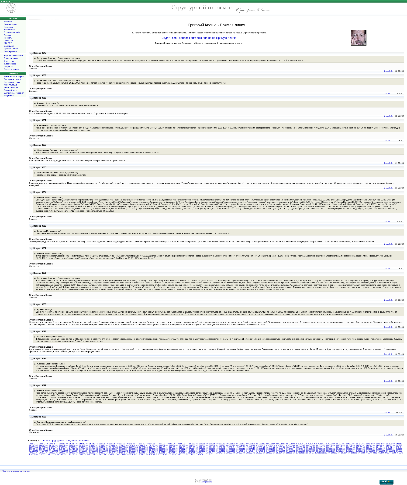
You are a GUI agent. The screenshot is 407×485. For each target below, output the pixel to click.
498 (153, 447)
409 (76, 449)
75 (44, 455)
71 (54, 455)
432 (374, 447)
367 (217, 449)
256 (213, 451)
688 (267, 443)
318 (380, 449)
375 (190, 449)
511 (110, 447)
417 (50, 449)
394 (126, 449)
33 (144, 455)
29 (154, 455)
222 (327, 451)
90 (383, 453)
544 (374, 445)
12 (194, 455)
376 (187, 449)
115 (310, 453)
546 (367, 445)
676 (307, 443)
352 (267, 449)
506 (126, 447)
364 (227, 449)
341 (303, 449)
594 (207, 445)
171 (123, 453)
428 (387, 447)
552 (347, 445)
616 (133, 445)
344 (293, 449)
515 (97, 447)
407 (83, 449)
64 (70, 455)
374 (193, 449)
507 (123, 447)
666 (340, 443)
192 (53, 453)
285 (116, 451)
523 (70, 447)
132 (253, 453)
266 (180, 451)
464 (267, 447)
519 (83, 447)
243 (257, 451)
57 (87, 455)
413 (63, 449)
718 (167, 443)
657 (370, 443)
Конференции (10, 51)
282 (126, 451)
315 (390, 449)
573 (277, 445)
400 (106, 449)
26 (161, 455)
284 (120, 451)
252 (227, 451)
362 (233, 449)
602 (180, 445)
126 (273, 453)
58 (85, 455)
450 (313, 447)
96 (369, 453)
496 (160, 447)
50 (104, 455)
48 (108, 455)
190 (60, 453)
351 (270, 449)
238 (273, 451)
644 (40, 445)
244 (253, 451)
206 (380, 451)
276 (146, 451)
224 (320, 451)
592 (213, 445)
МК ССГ (8, 43)
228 (307, 451)
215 (350, 451)
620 (120, 445)
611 (150, 445)
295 (83, 451)
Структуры (9, 61)
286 (113, 451)
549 (357, 445)
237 (277, 451)
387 (150, 449)
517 (90, 447)
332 (333, 449)
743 (83, 443)
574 (273, 445)
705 (210, 443)
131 (257, 453)
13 (192, 455)
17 (182, 455)
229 (303, 451)
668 (333, 443)
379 (177, 449)
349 (277, 449)
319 (377, 449)
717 (170, 443)
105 (342, 453)
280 (133, 451)
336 (320, 449)
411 (70, 449)
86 (393, 453)
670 (327, 443)
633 (77, 445)
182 (87, 453)
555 (337, 445)
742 (87, 443)
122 (287, 453)
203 (390, 451)
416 (53, 449)
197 (36, 453)
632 (80, 445)
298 (73, 451)
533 (36, 447)
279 (136, 451)
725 (143, 443)
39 (130, 455)
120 (294, 453)
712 (187, 443)
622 (113, 445)
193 (50, 453)
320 (374, 449)
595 (203, 445)
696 (240, 443)
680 (293, 443)
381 (170, 449)
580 (253, 445)
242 (260, 451)
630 (87, 445)
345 (290, 449)
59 (82, 455)
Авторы (7, 35)
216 (347, 451)
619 (123, 445)
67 (63, 455)
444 (333, 447)
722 (153, 443)
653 (384, 443)
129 (263, 453)
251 (230, 451)
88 (388, 453)
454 (300, 447)
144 (213, 453)
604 (173, 445)
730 (127, 443)
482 (207, 447)
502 (140, 447)
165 (143, 453)
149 (197, 453)
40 (127, 455)
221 (330, 451)
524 (67, 447)
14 (189, 455)
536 (400, 445)
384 (160, 449)
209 (370, 451)
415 (56, 449)
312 (400, 449)
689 (263, 443)
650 (394, 443)
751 (56, 443)
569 (290, 445)
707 (203, 443)
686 (273, 443)
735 (110, 443)
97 (367, 453)
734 (113, 443)
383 (163, 449)
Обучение (8, 40)
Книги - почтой (11, 87)
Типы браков (10, 64)
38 (132, 455)
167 (137, 453)
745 (77, 443)
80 (32, 455)
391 (136, 449)
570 (287, 445)
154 (180, 453)
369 (210, 449)
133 (250, 453)
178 (100, 453)
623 (110, 445)
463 (270, 447)
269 (170, 451)
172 (120, 453)
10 (199, 455)
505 (130, 447)
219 (337, 451)
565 (303, 445)
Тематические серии (14, 76)
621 (117, 445)
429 (384, 447)
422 (33, 449)
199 (30, 453)
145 (210, 453)
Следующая (71, 440)
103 (349, 453)
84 (398, 453)
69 (58, 455)
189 (63, 453)
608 (160, 445)
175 (110, 453)
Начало (46, 440)
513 (103, 447)
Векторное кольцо (12, 79)
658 (367, 443)
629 (90, 445)
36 (137, 455)
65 (68, 455)
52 (99, 455)
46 (113, 455)
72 (51, 455)
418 (46, 449)
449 (317, 447)
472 (240, 447)
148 (200, 453)
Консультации (10, 85)
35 (139, 455)
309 (36, 451)
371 (203, 449)
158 (167, 453)
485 (197, 447)
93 (376, 453)
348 (280, 449)
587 (230, 445)
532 (40, 447)
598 (193, 445)
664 (347, 443)
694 (247, 443)
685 (277, 443)
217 (343, 451)
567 (297, 445)
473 (237, 447)
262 (193, 451)
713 (183, 443)
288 (106, 451)
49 (106, 455)
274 (153, 451)
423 (30, 449)
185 (77, 453)
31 (149, 455)
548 (360, 445)
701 (223, 443)
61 (77, 455)
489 (183, 447)
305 (50, 451)
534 (33, 447)
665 (343, 443)
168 (133, 453)
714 (180, 443)
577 (263, 445)
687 (270, 443)
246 (247, 451)
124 (280, 453)
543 (377, 445)
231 (297, 451)
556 (333, 445)
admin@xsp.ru (206, 482)
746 (73, 443)
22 (170, 455)
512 (107, 447)
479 (217, 447)
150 (193, 453)
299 (70, 451)
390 (140, 449)
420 (40, 449)
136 (240, 453)
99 (362, 453)
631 (83, 445)
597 (197, 445)
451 (310, 447)
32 (147, 455)
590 (220, 445)
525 (63, 447)
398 (113, 449)
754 (46, 443)
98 (364, 453)
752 (53, 443)
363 (230, 449)
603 (177, 445)
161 (157, 453)
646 (33, 445)
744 (80, 443)
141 (223, 453)
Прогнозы (8, 27)
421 (36, 449)
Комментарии (10, 24)
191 (56, 453)
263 (190, 451)
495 (163, 447)
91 (381, 453)
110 (325, 453)
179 (97, 453)
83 (400, 453)
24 (166, 455)
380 (173, 449)
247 (243, 451)
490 (180, 447)
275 (150, 451)
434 (367, 447)
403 (96, 449)
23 (168, 455)
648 (400, 443)
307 (43, 451)
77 (39, 455)
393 (130, 449)
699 (230, 443)
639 (56, 445)
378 (180, 449)
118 (300, 453)
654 (380, 443)
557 (330, 445)
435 (363, 447)
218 (340, 451)
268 (173, 451)
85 (395, 453)
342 (300, 449)
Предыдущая (57, 440)
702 (220, 443)
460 (280, 447)
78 (37, 455)
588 (227, 445)
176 (107, 453)
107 (335, 453)
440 (347, 447)
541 (384, 445)
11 (196, 455)
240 (267, 451)
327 (350, 449)
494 (167, 447)
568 (293, 445)
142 (220, 453)
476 (227, 447)
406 (86, 449)
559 (323, 445)
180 (93, 453)
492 (173, 447)
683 (283, 443)
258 (207, 451)
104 (345, 453)
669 (330, 443)
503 (136, 447)
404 (93, 449)
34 (142, 455)
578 (260, 445)
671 (323, 443)
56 (89, 455)
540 (387, 445)
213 (357, 451)
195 (43, 453)
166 (140, 453)
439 (350, 447)
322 (367, 449)
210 (367, 451)
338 (313, 449)
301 (63, 451)
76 (42, 455)
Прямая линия (11, 48)
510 (113, 447)
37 (135, 455)
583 (243, 445)
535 (30, 447)
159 (163, 453)
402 (100, 449)
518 (87, 447)
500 (146, 447)
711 (190, 443)
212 (360, 451)
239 (270, 451)
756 (40, 443)
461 (277, 447)
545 (370, 445)
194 (46, 453)
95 (371, 453)
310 (33, 451)
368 (213, 449)
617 (130, 445)
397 (116, 449)
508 (120, 447)
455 (297, 447)
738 (100, 443)
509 (116, 447)
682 (287, 443)
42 (123, 455)
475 (230, 447)
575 (270, 445)
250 (233, 451)
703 (217, 443)
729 (130, 443)
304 (53, 451)
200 (400, 451)
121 (290, 453)
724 (147, 443)
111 (322, 453)
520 (80, 447)
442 (340, 447)
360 (240, 449)
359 (243, 449)
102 (352, 453)
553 (343, 445)
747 (70, 443)
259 (203, 451)
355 (257, 449)
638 (60, 445)
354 (260, 449)
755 (43, 443)
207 (377, 451)
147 (203, 453)
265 (183, 451)
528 (53, 447)
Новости (8, 21)
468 (253, 447)
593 (210, 445)
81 (30, 455)
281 (130, 451)
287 (110, 451)
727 (137, 443)
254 (220, 451)
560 (320, 445)
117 (303, 453)
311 (30, 451)
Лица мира (9, 95)
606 (167, 445)
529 (50, 447)
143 (217, 453)
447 (323, 447)
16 (185, 455)
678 (300, 443)
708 (200, 443)
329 (343, 449)
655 (377, 443)
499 (150, 447)
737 (103, 443)
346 (287, 449)
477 (223, 447)
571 (283, 445)
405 (90, 449)
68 (61, 455)
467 (257, 447)
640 (53, 445)
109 (329, 453)
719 (163, 443)
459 (283, 447)
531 (43, 447)
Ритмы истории (11, 69)
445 (330, 447)
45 (116, 455)
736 (107, 443)
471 (243, 447)
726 (140, 443)
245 (250, 451)
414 (60, 449)
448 (320, 447)
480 (213, 447)
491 (177, 447)
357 (250, 449)
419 (43, 449)
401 (103, 449)
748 (67, 443)
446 (327, 447)
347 (283, 449)
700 (227, 443)
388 (146, 449)
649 (397, 443)
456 (293, 447)
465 (263, 447)
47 (111, 455)
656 (374, 443)
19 (178, 455)
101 (355, 453)
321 (370, 449)
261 (197, 451)
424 (400, 447)
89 (386, 453)
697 (237, 443)
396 (120, 449)
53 (96, 455)
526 (60, 447)
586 (233, 445)
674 (313, 443)
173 (117, 453)
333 (330, 449)
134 (247, 453)
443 (337, 447)
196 (40, 453)
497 (156, 447)
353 (263, 449)
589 (223, 445)
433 (370, 447)
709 (197, 443)
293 (90, 451)
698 (233, 443)
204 (387, 451)
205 (383, 451)
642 (46, 445)
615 (137, 445)
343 (297, 449)
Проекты (8, 38)
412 (67, 449)
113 (316, 453)
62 (75, 455)
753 (50, 443)
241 (263, 451)
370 (207, 449)
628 (93, 445)
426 (394, 447)
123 (284, 453)
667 (337, 443)
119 (297, 453)
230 (300, 451)
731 (123, 443)
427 (390, 447)
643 (43, 445)
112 (319, 453)
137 (237, 453)
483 (203, 447)
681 (290, 443)
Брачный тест (10, 90)
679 (297, 443)
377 (183, 449)
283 (123, 451)
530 (46, 447)
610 (153, 445)
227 (310, 451)
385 (156, 449)
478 (220, 447)
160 (160, 453)
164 (147, 453)
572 (280, 445)
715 (177, 443)
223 (323, 451)
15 (187, 455)
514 (100, 447)
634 (73, 445)
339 (310, 449)
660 (360, 443)
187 (70, 453)
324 (360, 449)
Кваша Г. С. (388, 71)
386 (153, 449)
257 (210, 451)
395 (123, 449)
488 (187, 447)
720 (160, 443)
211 (363, 451)
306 (46, 451)
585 (237, 445)
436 (360, 447)
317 (384, 449)
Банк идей (9, 46)
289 (103, 451)
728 (133, 443)
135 (243, 453)
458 (287, 447)
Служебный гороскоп (14, 93)
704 (213, 443)
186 (73, 453)
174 (113, 453)
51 (101, 455)
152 (187, 453)
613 (143, 445)
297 (76, 451)
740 (93, 443)
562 (313, 445)
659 (363, 443)
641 (50, 445)
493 (170, 447)
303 (56, 451)
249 (237, 451)
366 (220, 449)
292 (93, 451)
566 (300, 445)
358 (247, 449)
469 (250, 447)
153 (183, 453)
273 (156, 451)
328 (347, 449)
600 (187, 445)
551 (350, 445)
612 (147, 445)
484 (200, 447)
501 (143, 447)
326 (353, 449)
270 (167, 451)
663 (350, 443)
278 (140, 451)
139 (230, 453)
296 (80, 451)
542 (380, 445)
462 (273, 447)
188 (67, 453)
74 (46, 455)
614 (140, 445)
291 (96, 451)
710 (193, 443)
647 (30, 445)
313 (397, 449)
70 (56, 455)
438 (353, 447)
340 (307, 449)
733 (117, 443)
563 (310, 445)
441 (343, 447)
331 (337, 449)
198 (33, 453)
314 (394, 449)
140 (227, 453)
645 (36, 445)
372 (200, 449)
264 (187, 451)
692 (253, 443)
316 (387, 449)
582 (247, 445)
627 (97, 445)
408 (80, 449)
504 (133, 447)
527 (56, 447)
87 (390, 453)
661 (357, 443)
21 (173, 455)
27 (158, 455)
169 (130, 453)
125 (277, 453)
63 (73, 455)
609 (156, 445)
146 (207, 453)
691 (257, 443)
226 (313, 451)
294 (86, 451)
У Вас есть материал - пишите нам (16, 471)
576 (267, 445)
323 (363, 449)
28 (156, 455)
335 (323, 449)
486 (193, 447)
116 (306, 453)
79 (34, 455)
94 (374, 453)
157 (170, 453)
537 (397, 445)
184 (80, 453)
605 (170, 445)
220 (333, 451)
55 (92, 455)
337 (317, 449)
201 (397, 451)
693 (250, 443)
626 (100, 445)
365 (223, 449)
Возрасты (8, 66)
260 (200, 451)
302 (60, 451)
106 (339, 453)
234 (287, 451)
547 (363, 445)
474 (233, 447)
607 (163, 445)
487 (190, 447)
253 (223, 451)
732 (120, 443)
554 (340, 445)
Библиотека (9, 30)
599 (190, 445)
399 (110, 449)
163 (150, 453)
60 (80, 455)
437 (357, 447)
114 (313, 453)
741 (90, 443)
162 (153, 453)
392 (133, 449)
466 (260, 447)
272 (160, 451)
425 (397, 447)
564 (307, 445)
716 (173, 443)
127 (270, 453)
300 (66, 451)
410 (73, 449)
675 (310, 443)
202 (393, 451)
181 (90, 453)
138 (233, 453)
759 (30, 443)
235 (283, 451)
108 (332, 453)
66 (65, 455)
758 (33, 443)
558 (327, 445)
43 (120, 455)
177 (103, 453)
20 (175, 455)
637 (63, 445)
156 (173, 453)
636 (67, 445)
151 (190, 453)
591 (217, 445)
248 (240, 451)
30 (151, 455)
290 (100, 451)
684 (280, 443)
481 (210, 447)
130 (260, 453)
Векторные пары (12, 82)
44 (118, 455)
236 (280, 451)
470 (247, 447)
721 (157, 443)
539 (390, 445)
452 (307, 447)
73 (49, 455)
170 (127, 453)
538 (394, 445)
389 (143, 449)
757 (36, 443)
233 (290, 451)
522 (73, 447)
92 (378, 453)
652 (387, 443)
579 (257, 445)
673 (317, 443)
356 (253, 449)
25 (163, 455)
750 (60, 443)
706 (207, 443)
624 (107, 445)
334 (327, 449)
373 (197, 449)
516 (93, 447)
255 (217, 451)
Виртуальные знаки (13, 55)
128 (267, 453)
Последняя (83, 440)
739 (97, 443)
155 (177, 453)
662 (353, 443)
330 (340, 449)
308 (40, 451)
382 (167, 449)
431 (377, 447)
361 (237, 449)
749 (63, 443)
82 (402, 453)
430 (380, 447)
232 (293, 451)
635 (70, 445)
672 (320, 443)
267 (177, 451)
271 (163, 451)
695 (243, 443)
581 (250, 445)
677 (303, 443)
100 (359, 453)
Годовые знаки (11, 58)
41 (125, 455)
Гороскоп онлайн (12, 32)
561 (317, 445)
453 (303, 447)
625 (103, 445)
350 (273, 449)
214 (353, 451)
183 (83, 453)
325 (357, 449)
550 (353, 445)
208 (373, 451)
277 (143, 451)
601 (183, 445)
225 (317, 451)
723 (150, 443)
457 (290, 447)
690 (260, 443)
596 (200, 445)
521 (77, 447)
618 (127, 445)
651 (390, 443)
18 (180, 455)
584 (240, 445)
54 (94, 455)
